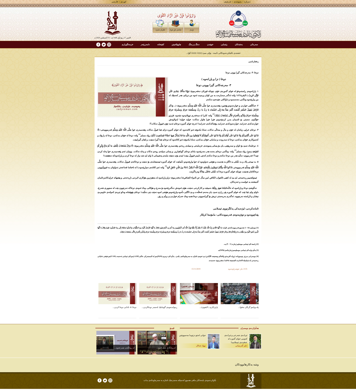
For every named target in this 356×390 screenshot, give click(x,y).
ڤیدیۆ (172, 328)
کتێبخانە (160, 44)
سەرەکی (254, 44)
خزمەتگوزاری (127, 44)
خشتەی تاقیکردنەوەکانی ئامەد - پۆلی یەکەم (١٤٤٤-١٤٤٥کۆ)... (212, 53)
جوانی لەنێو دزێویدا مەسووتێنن (192, 335)
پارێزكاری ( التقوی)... (209, 307)
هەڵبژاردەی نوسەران (249, 328)
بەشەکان (239, 44)
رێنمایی (224, 44)
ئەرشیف (227, 2)
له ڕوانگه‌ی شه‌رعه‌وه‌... (124, 348)
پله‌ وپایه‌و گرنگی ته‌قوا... (248, 307)
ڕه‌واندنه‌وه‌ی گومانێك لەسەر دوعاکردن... (159, 307)
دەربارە (247, 2)
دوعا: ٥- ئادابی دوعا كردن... (124, 307)
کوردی (123, 2)
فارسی (115, 2)
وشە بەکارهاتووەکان (247, 364)
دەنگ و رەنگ (194, 44)
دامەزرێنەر (145, 44)
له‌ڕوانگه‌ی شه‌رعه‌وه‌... (166, 348)
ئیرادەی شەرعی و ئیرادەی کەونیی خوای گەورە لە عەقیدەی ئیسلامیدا (235, 338)
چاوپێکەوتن (176, 44)
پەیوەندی (238, 2)
